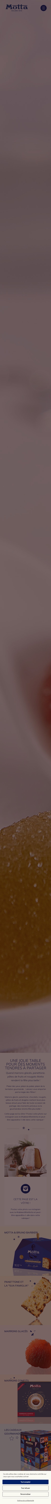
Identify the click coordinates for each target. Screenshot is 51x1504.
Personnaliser (25, 1494)
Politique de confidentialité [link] (25, 1500)
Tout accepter (25, 1482)
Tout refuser (25, 1488)
